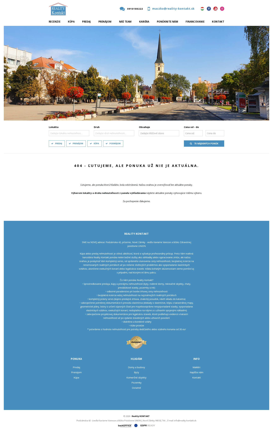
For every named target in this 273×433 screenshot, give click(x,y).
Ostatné (136, 387)
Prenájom (104, 21)
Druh (97, 127)
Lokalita (53, 127)
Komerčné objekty (136, 377)
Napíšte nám (196, 372)
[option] (136, 73)
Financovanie (195, 21)
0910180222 (135, 8)
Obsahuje (144, 127)
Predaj (86, 21)
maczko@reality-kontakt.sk (173, 8)
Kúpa (71, 21)
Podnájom (115, 143)
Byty (136, 372)
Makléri (196, 367)
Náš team (125, 21)
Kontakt (218, 21)
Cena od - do (191, 127)
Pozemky (136, 382)
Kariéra (144, 21)
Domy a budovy (136, 367)
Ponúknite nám (167, 21)
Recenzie (54, 21)
